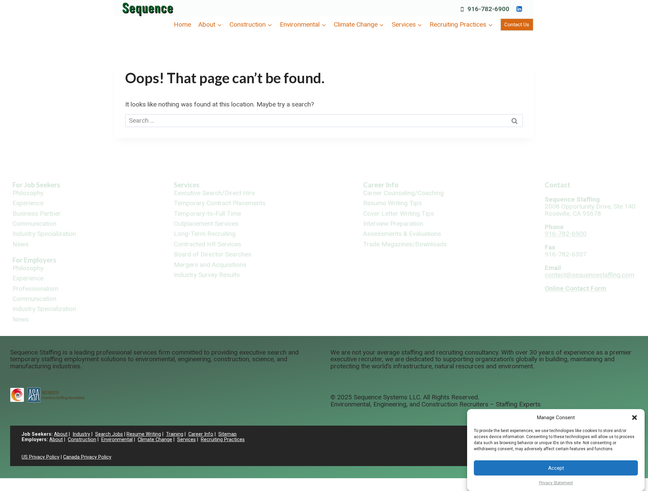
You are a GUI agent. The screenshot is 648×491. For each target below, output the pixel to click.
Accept (556, 468)
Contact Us (516, 25)
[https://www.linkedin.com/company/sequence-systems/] (519, 8)
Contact (557, 185)
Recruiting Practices (223, 439)
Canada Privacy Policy (87, 457)
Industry (81, 434)
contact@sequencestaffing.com (589, 275)
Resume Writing (144, 434)
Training (174, 434)
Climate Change (155, 439)
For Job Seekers (36, 185)
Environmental (117, 439)
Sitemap (227, 434)
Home (182, 24)
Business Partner (36, 213)
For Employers (34, 260)
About (61, 434)
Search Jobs (109, 434)
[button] (634, 417)
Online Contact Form (575, 288)
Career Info (381, 185)
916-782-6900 (566, 234)
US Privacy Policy (40, 457)
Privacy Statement (556, 483)
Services (186, 185)
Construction (82, 439)
